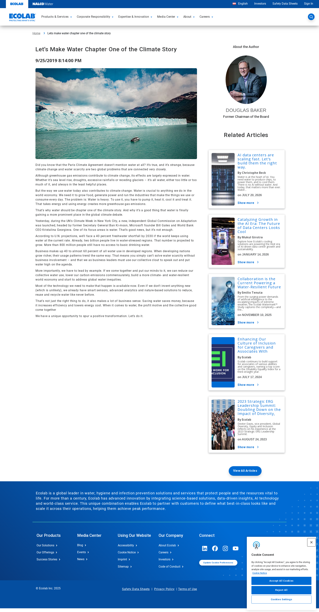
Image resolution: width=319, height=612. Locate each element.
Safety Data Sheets (285, 3)
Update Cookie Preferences (218, 562)
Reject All (281, 590)
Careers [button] (205, 16)
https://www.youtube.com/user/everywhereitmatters (235, 548)
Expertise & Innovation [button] (133, 16)
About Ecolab (167, 545)
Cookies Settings (281, 599)
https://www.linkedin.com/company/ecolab (204, 548)
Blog (80, 545)
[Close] (311, 542)
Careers (163, 552)
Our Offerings (45, 552)
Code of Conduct (169, 566)
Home (36, 33)
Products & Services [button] (55, 16)
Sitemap (123, 566)
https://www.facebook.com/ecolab (215, 548)
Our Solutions (45, 545)
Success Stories (47, 559)
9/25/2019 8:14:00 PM (58, 60)
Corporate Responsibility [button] (93, 16)
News (80, 559)
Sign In (308, 3)
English (242, 3)
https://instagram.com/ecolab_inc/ (225, 548)
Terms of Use (187, 589)
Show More (246, 203)
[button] (71, 17)
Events (81, 552)
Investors (260, 3)
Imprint (122, 559)
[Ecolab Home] (22, 18)
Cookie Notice (259, 573)
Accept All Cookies (281, 580)
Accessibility (126, 545)
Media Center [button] (166, 16)
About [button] (187, 16)
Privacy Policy (164, 589)
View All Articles (245, 470)
